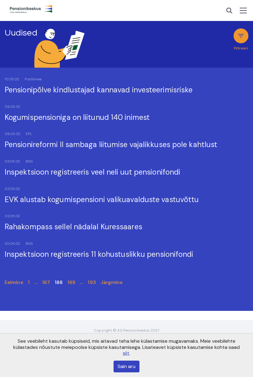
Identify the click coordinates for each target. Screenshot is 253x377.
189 (71, 282)
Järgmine (112, 282)
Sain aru (126, 366)
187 (46, 282)
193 (92, 282)
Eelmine (14, 282)
